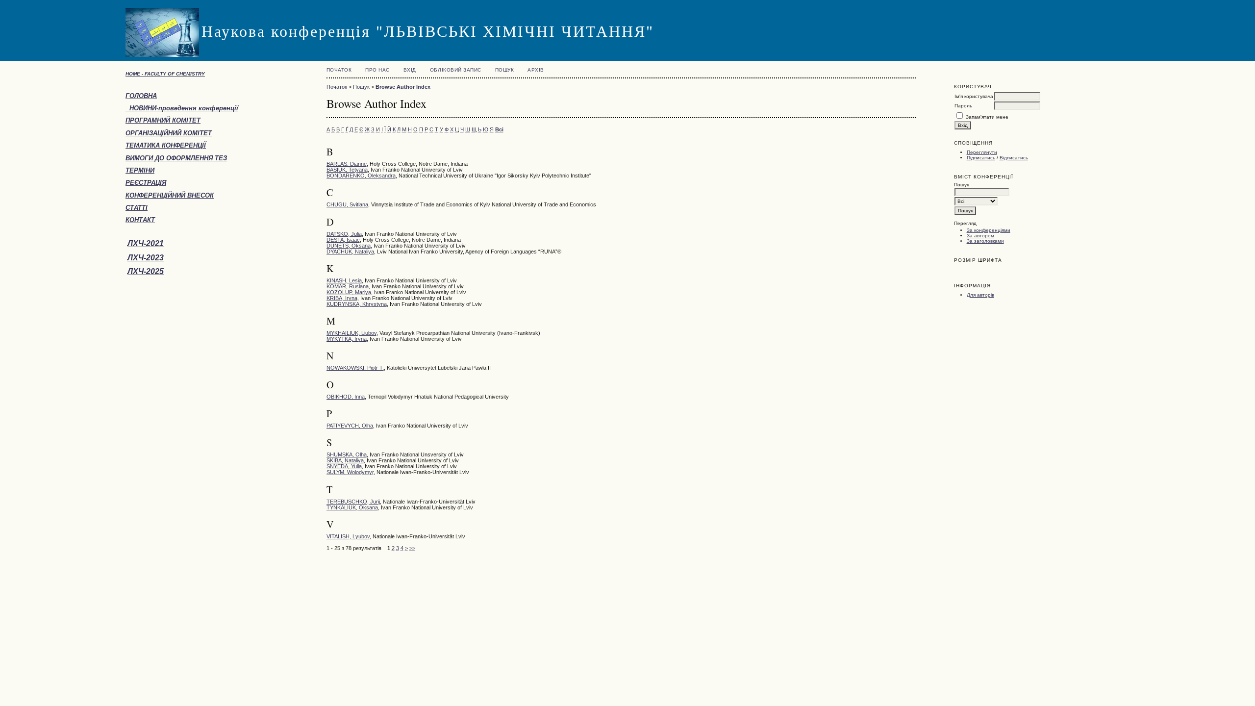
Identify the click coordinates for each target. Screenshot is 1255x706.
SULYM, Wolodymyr (350, 472)
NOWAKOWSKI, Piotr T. (355, 368)
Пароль (963, 105)
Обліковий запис (455, 70)
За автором (980, 235)
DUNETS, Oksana (348, 246)
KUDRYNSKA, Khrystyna (356, 304)
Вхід (409, 70)
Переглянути (982, 152)
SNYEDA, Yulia (344, 466)
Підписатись (981, 157)
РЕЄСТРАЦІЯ (146, 182)
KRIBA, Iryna (341, 298)
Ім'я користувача (973, 96)
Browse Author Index (403, 87)
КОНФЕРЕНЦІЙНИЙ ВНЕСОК (170, 195)
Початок (339, 70)
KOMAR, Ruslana (347, 286)
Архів (535, 70)
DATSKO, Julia (344, 234)
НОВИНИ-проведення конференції (182, 108)
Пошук (504, 70)
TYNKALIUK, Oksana (352, 507)
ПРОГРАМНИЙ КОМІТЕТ (163, 120)
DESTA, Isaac (343, 240)
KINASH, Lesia (344, 280)
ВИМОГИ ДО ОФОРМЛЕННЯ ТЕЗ (176, 158)
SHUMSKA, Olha (346, 454)
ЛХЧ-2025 (145, 271)
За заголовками (985, 241)
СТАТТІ (137, 207)
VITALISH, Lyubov (348, 536)
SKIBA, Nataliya (345, 460)
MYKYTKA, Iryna (346, 339)
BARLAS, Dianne (346, 164)
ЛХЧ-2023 (145, 257)
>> (412, 548)
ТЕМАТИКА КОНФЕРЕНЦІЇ (166, 145)
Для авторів (980, 295)
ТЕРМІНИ (140, 170)
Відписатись (1014, 157)
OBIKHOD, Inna (345, 397)
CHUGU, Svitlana (347, 204)
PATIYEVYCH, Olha (349, 426)
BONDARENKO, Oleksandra (361, 175)
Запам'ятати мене (987, 117)
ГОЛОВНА (141, 96)
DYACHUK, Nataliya (350, 251)
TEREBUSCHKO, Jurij (353, 501)
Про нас (377, 70)
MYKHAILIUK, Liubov (351, 333)
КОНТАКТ (140, 220)
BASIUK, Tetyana (347, 170)
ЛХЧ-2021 (145, 243)
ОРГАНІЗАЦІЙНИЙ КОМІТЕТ (169, 133)
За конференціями (988, 230)
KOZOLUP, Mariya (348, 292)
